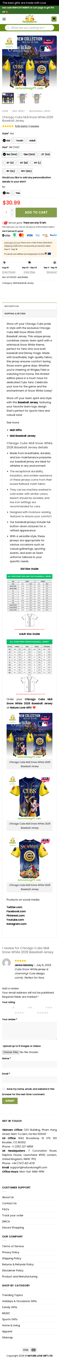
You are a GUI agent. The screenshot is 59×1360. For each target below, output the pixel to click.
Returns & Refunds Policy (18, 1264)
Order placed (8, 272)
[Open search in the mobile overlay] (29, 28)
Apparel (7, 1331)
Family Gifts (9, 1307)
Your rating (8, 1002)
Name (6, 1058)
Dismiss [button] (51, 3)
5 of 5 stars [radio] (31, 1013)
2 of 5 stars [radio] (22, 1007)
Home (5, 111)
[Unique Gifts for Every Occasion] (29, 19)
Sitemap (7, 1337)
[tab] (29, 306)
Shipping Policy (11, 1258)
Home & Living (11, 1325)
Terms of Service (13, 1246)
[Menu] (4, 19)
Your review (9, 1019)
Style (5, 133)
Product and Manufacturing (19, 1276)
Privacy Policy (10, 1252)
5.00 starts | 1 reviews (27, 126)
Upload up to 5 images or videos (22, 1046)
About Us (8, 1197)
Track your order (12, 1215)
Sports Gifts (9, 1319)
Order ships (29, 272)
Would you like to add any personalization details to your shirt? (26, 179)
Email (6, 1073)
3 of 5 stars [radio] (40, 1007)
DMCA (6, 1221)
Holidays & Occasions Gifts (19, 1301)
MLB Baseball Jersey (40, 111)
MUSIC (6, 1313)
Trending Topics (12, 1295)
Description (11, 306)
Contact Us (9, 1203)
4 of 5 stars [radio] (9, 1013)
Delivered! (52, 272)
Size (5, 147)
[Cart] (54, 19)
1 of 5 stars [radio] (6, 1007)
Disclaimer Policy (12, 1270)
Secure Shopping (13, 1227)
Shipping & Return (14, 313)
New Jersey (18, 111)
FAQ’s (5, 1209)
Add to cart (36, 212)
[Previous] (6, 63)
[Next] (52, 63)
